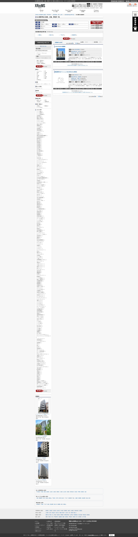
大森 (37, 498)
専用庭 (39, 245)
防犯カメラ (40, 359)
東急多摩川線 (74, 51)
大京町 (47, 512)
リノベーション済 (41, 122)
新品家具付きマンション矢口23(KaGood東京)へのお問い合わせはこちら (78, 92)
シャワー (39, 324)
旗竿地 (39, 201)
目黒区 (68, 491)
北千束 (57, 498)
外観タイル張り (41, 286)
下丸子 (63, 35)
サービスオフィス (41, 168)
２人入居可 (40, 127)
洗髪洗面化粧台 (41, 314)
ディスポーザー (41, 296)
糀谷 (89, 498)
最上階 (39, 375)
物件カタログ (38, 530)
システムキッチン (41, 293)
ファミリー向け (41, 193)
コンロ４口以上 (41, 304)
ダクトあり (40, 210)
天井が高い (40, 158)
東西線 (62, 514)
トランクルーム (41, 338)
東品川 (53, 512)
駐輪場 (39, 276)
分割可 (39, 132)
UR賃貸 (39, 180)
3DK (38, 76)
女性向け (39, 190)
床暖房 (39, 331)
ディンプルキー (41, 358)
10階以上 (39, 372)
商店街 (39, 225)
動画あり (46, 105)
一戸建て (39, 54)
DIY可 (39, 238)
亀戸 (63, 512)
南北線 (84, 514)
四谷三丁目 (50, 516)
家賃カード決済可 (41, 380)
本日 (46, 100)
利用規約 (37, 527)
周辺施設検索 (50, 525)
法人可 (39, 152)
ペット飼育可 (40, 112)
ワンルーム (39, 71)
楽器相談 (39, 115)
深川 (50, 512)
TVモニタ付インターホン (43, 354)
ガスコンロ (40, 287)
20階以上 (39, 373)
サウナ (39, 320)
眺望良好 (39, 138)
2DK (45, 74)
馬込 (73, 498)
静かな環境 (40, 231)
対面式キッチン (41, 295)
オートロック (40, 352)
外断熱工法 (40, 285)
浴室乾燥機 (40, 310)
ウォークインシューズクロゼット (43, 336)
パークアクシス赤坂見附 (41, 479)
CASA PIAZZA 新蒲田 (60, 46)
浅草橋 (79, 516)
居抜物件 (39, 199)
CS (38, 344)
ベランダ (39, 247)
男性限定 (39, 142)
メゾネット (40, 244)
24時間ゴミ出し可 (41, 363)
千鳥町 (78, 78)
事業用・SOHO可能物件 (60, 525)
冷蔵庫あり (40, 290)
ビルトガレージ (41, 269)
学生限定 (39, 144)
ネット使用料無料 (41, 351)
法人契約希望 (40, 151)
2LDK (38, 75)
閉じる (111, 535)
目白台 (57, 512)
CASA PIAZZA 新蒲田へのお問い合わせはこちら (77, 65)
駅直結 (39, 169)
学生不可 (39, 148)
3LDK (46, 76)
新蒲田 (78, 49)
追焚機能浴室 (40, 309)
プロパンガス (40, 254)
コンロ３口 (40, 303)
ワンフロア (40, 170)
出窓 (38, 251)
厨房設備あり (40, 216)
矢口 (78, 74)
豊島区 (82, 491)
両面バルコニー (41, 266)
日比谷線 (80, 514)
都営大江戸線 (48, 514)
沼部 (40, 35)
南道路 (39, 379)
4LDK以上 (39, 79)
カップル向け (40, 189)
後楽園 (60, 516)
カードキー (40, 163)
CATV (39, 347)
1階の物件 (39, 368)
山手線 (71, 514)
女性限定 (39, 128)
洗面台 (39, 313)
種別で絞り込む (43, 46)
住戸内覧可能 (40, 365)
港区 (45, 491)
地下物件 (39, 224)
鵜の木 (51, 35)
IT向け (39, 175)
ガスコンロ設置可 (41, 185)
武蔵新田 (74, 35)
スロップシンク (41, 299)
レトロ (39, 156)
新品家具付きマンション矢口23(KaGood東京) (66, 71)
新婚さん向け (40, 192)
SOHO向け (40, 173)
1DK (38, 72)
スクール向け (40, 172)
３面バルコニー (41, 265)
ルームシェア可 (41, 186)
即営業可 (39, 213)
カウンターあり (41, 217)
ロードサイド (40, 227)
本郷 (72, 512)
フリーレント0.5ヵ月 (42, 162)
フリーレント (40, 161)
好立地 (39, 223)
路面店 (39, 228)
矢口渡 (79, 51)
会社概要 (37, 523)
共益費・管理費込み (41, 63)
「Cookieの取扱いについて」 (93, 535)
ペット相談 (40, 111)
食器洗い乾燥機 (41, 292)
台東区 (54, 491)
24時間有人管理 (41, 361)
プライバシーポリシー (40, 525)
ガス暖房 (39, 328)
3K (45, 75)
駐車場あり (40, 369)
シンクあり (40, 220)
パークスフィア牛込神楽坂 (41, 436)
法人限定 (39, 149)
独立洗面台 (40, 326)
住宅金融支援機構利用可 (42, 177)
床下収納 (39, 333)
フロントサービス (41, 362)
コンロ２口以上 (41, 289)
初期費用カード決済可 (42, 382)
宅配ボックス (40, 355)
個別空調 (39, 271)
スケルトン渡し (41, 200)
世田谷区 (72, 491)
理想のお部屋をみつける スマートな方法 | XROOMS (83, 521)
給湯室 (39, 273)
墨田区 (58, 491)
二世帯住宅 (40, 155)
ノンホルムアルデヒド (42, 159)
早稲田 (70, 516)
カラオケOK (40, 221)
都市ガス (39, 252)
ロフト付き (40, 242)
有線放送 (39, 348)
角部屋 (39, 378)
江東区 (61, 491)
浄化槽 (39, 255)
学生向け (39, 187)
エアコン (39, 327)
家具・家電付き (41, 279)
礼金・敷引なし (40, 61)
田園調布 (40, 498)
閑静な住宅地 (40, 118)
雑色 (87, 498)
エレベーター (40, 261)
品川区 (64, 491)
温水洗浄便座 (40, 311)
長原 (44, 498)
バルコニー (40, 248)
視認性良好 (40, 211)
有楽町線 (75, 514)
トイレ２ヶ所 (40, 317)
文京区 (51, 491)
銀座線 (88, 514)
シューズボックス (41, 341)
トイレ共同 (40, 323)
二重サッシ (40, 258)
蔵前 (63, 516)
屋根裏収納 (40, 339)
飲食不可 (39, 207)
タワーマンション (41, 387)
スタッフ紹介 (50, 523)
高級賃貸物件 (40, 386)
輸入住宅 (39, 139)
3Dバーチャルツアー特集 (43, 383)
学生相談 (39, 146)
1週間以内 (47, 101)
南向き (39, 376)
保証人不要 (40, 124)
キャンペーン (40, 196)
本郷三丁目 (75, 516)
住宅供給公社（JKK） (42, 182)
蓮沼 (78, 53)
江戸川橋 (84, 516)
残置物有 (39, 214)
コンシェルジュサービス (42, 366)
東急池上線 (73, 53)
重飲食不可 (40, 204)
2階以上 (39, 371)
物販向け (39, 237)
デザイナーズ (40, 120)
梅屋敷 (79, 498)
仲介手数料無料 (41, 197)
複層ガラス (40, 356)
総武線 (58, 514)
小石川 (66, 512)
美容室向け (40, 235)
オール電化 (40, 256)
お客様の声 (49, 521)
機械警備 (39, 272)
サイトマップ (38, 529)
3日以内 (38, 101)
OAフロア (39, 166)
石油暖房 (39, 330)
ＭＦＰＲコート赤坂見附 (41, 457)
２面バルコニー (41, 264)
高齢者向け (40, 153)
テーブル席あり (41, 218)
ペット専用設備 (41, 114)
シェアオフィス (41, 232)
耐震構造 (39, 283)
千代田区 (38, 491)
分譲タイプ (40, 134)
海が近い (39, 194)
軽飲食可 (39, 206)
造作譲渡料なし (41, 230)
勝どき (75, 512)
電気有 (39, 262)
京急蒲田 (83, 498)
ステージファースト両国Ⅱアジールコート (44, 414)
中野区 (79, 491)
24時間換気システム (42, 259)
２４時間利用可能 (41, 208)
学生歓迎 (39, 145)
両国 (61, 512)
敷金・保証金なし (40, 60)
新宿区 (47, 491)
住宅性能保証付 (41, 137)
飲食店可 (39, 141)
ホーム (37, 521)
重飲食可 (39, 203)
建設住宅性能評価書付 (42, 135)
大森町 (76, 498)
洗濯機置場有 (40, 280)
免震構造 (39, 282)
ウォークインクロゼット (42, 334)
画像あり (39, 105)
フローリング (40, 241)
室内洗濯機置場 (41, 240)
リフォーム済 (40, 121)
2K (37, 74)
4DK (45, 78)
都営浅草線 (66, 514)
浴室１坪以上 (40, 319)
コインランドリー (41, 275)
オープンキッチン (41, 306)
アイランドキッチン (42, 297)
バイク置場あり (41, 278)
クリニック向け (41, 176)
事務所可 (39, 125)
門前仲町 (56, 516)
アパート (39, 53)
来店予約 (49, 527)
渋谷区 (75, 491)
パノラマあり (39, 107)
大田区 (75, 49)
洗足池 (46, 498)
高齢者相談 (40, 129)
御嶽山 (50, 498)
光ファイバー (40, 349)
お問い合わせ (50, 529)
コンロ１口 (40, 302)
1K (45, 71)
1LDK (46, 72)
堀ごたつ (39, 268)
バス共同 (39, 321)
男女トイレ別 (40, 316)
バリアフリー (40, 131)
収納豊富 (39, 342)
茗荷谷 (66, 516)
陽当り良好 (40, 117)
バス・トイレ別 (41, 307)
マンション (44, 53)
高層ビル (39, 165)
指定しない (39, 100)
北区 (85, 491)
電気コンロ (40, 300)
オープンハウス (41, 179)
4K (37, 78)
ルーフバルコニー (41, 249)
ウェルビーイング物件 (42, 385)
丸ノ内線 (54, 514)
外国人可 (39, 183)
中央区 (42, 491)
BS (38, 345)
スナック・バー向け (42, 234)
